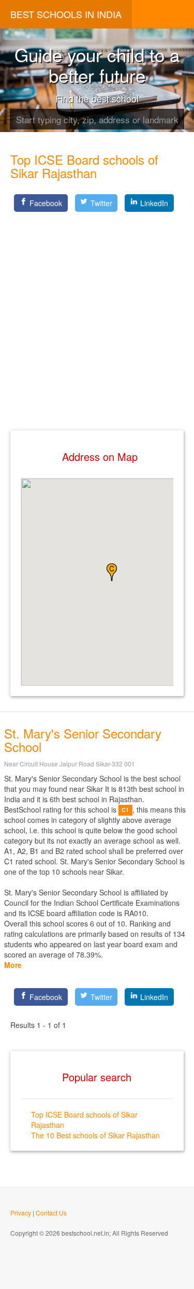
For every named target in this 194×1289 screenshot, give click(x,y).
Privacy (20, 1212)
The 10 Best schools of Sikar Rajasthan (95, 1135)
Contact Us (51, 1212)
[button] (111, 572)
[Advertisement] (97, 312)
